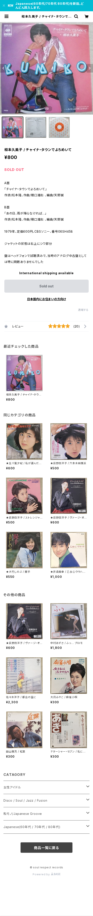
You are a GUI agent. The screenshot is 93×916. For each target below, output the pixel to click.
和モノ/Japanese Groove (22, 813)
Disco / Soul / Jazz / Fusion (25, 800)
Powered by (42, 874)
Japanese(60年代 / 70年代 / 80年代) (31, 827)
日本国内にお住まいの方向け (46, 299)
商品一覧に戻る (46, 848)
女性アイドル (12, 787)
